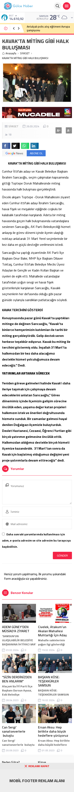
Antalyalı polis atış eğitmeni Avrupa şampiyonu (48, 28)
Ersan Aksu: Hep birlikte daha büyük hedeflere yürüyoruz (53, 731)
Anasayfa (11, 53)
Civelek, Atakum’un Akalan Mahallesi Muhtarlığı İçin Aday (52, 631)
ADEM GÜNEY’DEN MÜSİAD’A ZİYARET (15, 629)
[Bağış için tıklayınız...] (37, 115)
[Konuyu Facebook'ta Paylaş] (6, 146)
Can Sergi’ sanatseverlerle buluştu (13, 731)
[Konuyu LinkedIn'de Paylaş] (34, 146)
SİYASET (25, 53)
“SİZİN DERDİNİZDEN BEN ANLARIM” (17, 679)
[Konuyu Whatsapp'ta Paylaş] (25, 146)
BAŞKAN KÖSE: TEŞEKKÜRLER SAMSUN (49, 681)
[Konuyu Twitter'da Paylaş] (16, 146)
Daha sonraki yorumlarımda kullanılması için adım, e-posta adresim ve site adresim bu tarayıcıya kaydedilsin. (36, 540)
